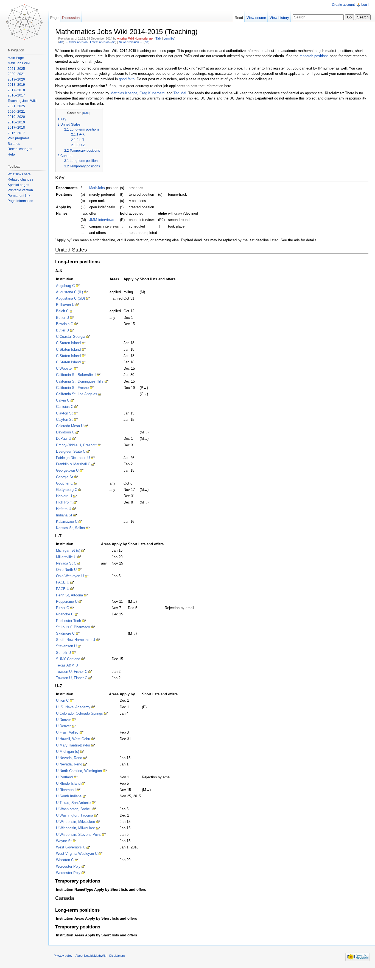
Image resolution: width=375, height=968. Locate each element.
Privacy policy (63, 955)
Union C (62, 700)
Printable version (20, 190)
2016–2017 (16, 95)
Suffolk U (63, 653)
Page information (20, 201)
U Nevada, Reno (69, 758)
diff (61, 42)
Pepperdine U (66, 601)
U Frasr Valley (67, 732)
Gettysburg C (66, 490)
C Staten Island (68, 343)
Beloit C (62, 311)
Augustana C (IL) (69, 292)
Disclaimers (117, 955)
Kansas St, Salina (70, 528)
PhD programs (18, 138)
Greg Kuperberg (151, 93)
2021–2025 (16, 69)
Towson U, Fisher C (71, 672)
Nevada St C (66, 563)
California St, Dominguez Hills (79, 381)
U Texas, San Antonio (73, 803)
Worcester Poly (68, 866)
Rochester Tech (68, 621)
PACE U (62, 582)
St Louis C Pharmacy (73, 627)
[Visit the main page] (24, 22)
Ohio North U (66, 570)
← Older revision (76, 42)
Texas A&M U (67, 665)
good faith (127, 79)
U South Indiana (69, 796)
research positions (314, 56)
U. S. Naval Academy (73, 707)
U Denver (63, 720)
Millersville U (66, 557)
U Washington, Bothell (73, 809)
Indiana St (64, 515)
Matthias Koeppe (123, 93)
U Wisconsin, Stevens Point (78, 835)
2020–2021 (16, 74)
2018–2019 (16, 85)
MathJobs (97, 188)
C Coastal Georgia (70, 336)
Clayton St (64, 413)
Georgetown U (67, 470)
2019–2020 (16, 79)
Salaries (14, 144)
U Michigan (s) (67, 751)
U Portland (64, 777)
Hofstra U (63, 509)
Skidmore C (65, 633)
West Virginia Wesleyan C (76, 853)
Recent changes (20, 149)
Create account (343, 5)
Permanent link (19, 196)
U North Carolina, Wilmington (79, 771)
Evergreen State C (70, 451)
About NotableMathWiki (90, 955)
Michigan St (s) (68, 550)
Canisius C (64, 407)
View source (256, 18)
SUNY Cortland (68, 659)
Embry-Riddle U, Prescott (76, 445)
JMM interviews (101, 220)
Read (239, 18)
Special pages (18, 185)
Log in (366, 5)
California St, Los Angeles (76, 394)
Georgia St (64, 477)
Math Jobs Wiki (19, 63)
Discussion (71, 18)
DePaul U (63, 438)
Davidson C (65, 432)
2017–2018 (16, 90)
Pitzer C (62, 608)
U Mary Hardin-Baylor (73, 745)
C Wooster (64, 368)
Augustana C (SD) (70, 298)
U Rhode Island (68, 783)
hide (86, 113)
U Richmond (65, 790)
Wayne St (64, 841)
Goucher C (64, 483)
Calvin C (62, 400)
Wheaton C (65, 860)
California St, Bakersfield (76, 375)
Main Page (16, 58)
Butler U (62, 318)
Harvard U (64, 496)
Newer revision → (131, 42)
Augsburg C (65, 286)
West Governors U (70, 847)
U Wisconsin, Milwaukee (75, 822)
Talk (158, 38)
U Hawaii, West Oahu (73, 739)
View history (279, 18)
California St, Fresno (72, 388)
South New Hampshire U (75, 640)
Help (11, 154)
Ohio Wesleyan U (70, 576)
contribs (169, 38)
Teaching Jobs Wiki (22, 101)
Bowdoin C (64, 324)
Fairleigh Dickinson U (73, 458)
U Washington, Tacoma (74, 815)
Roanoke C (65, 614)
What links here (19, 174)
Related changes (20, 179)
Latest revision (100, 42)
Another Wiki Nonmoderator (135, 38)
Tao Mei (179, 93)
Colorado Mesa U (69, 426)
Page (54, 18)
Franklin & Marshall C (73, 464)
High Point (64, 502)
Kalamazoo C (66, 521)
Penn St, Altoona (69, 595)
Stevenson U (66, 646)
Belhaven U (65, 305)
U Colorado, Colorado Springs (79, 713)
